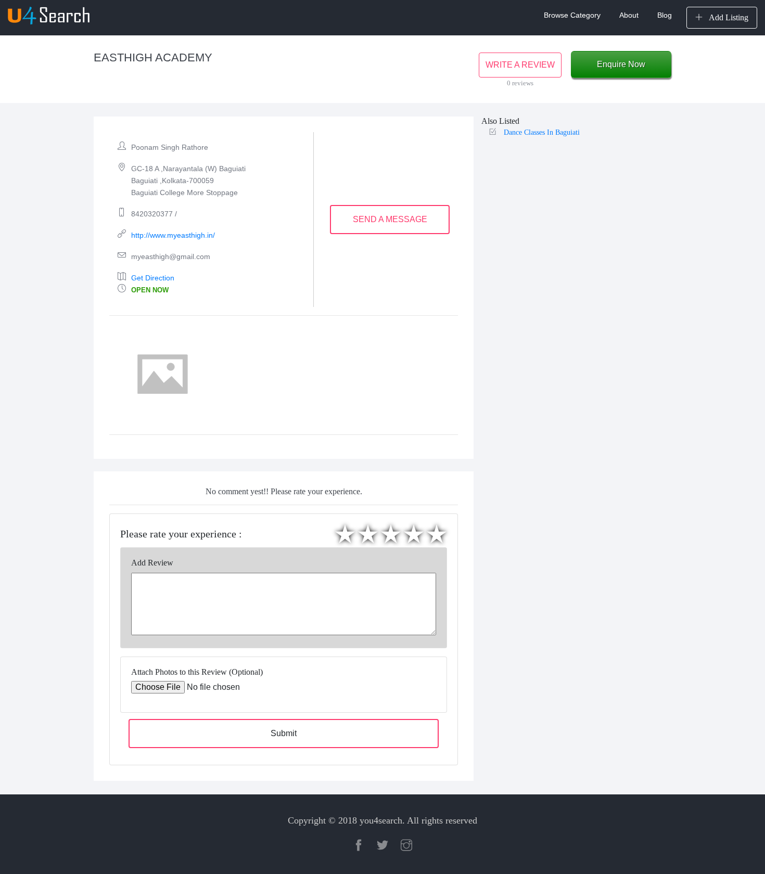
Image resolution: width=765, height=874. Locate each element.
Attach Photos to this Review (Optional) (197, 671)
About (629, 15)
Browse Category (572, 15)
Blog (664, 15)
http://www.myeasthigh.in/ (173, 235)
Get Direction (152, 278)
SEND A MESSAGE (390, 219)
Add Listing (727, 17)
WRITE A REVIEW (520, 64)
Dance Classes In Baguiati (542, 132)
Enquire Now (621, 64)
